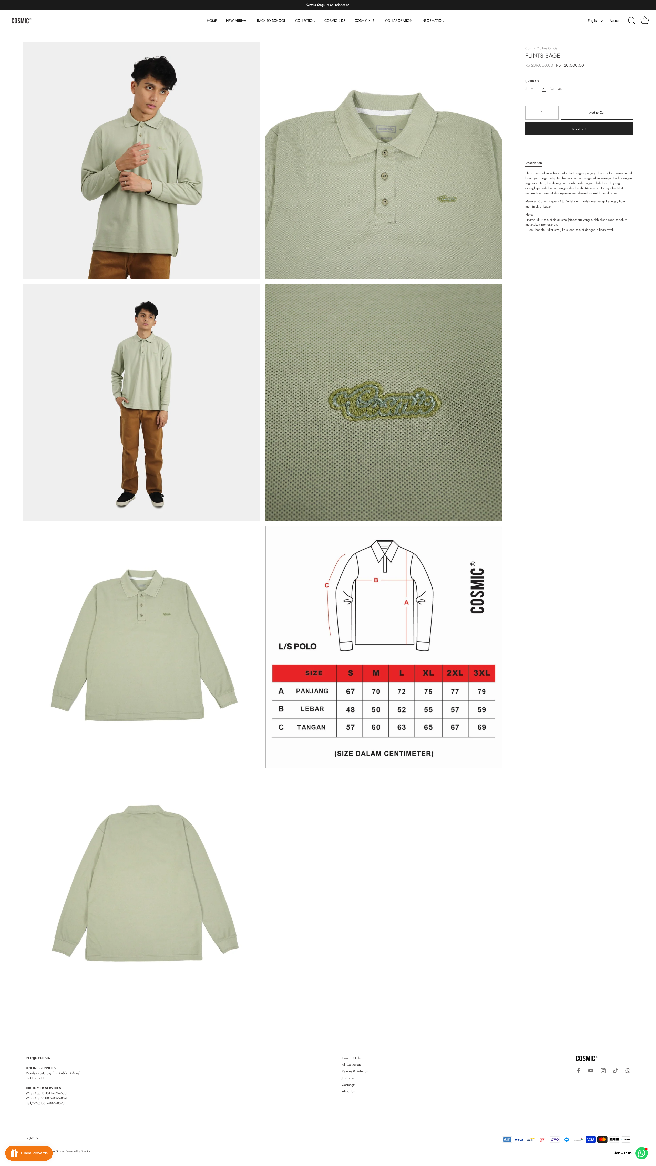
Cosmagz (348, 1084)
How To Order (352, 1058)
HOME (212, 20)
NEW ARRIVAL (237, 20)
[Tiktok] (615, 1070)
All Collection (351, 1064)
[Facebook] (578, 1070)
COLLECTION (305, 20)
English (593, 21)
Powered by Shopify (78, 1151)
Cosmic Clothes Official (541, 48)
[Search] (631, 20)
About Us (348, 1091)
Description (533, 162)
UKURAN (532, 81)
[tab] (536, 163)
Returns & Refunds (355, 1071)
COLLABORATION (398, 20)
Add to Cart (597, 112)
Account (615, 20)
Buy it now (579, 129)
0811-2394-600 (56, 1093)
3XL (560, 89)
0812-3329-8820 (56, 1098)
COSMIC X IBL (365, 20)
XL (544, 89)
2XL (552, 89)
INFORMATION (433, 20)
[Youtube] (590, 1070)
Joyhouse (348, 1078)
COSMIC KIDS (334, 20)
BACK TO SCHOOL (271, 20)
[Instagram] (603, 1070)
